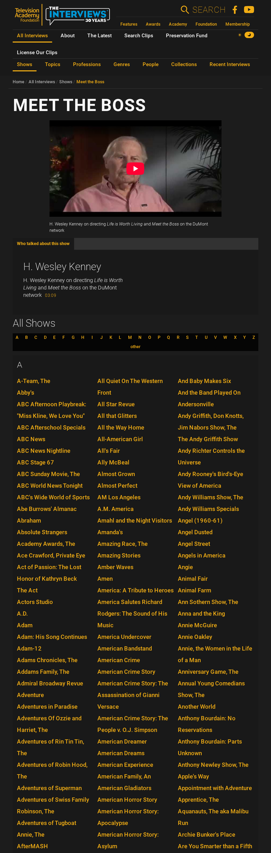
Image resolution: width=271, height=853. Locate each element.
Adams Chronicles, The (47, 660)
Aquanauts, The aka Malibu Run (213, 817)
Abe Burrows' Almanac (47, 509)
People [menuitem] (151, 64)
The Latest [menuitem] (99, 36)
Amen (105, 578)
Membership (237, 24)
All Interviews (42, 81)
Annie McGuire (197, 625)
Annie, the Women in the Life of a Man (215, 654)
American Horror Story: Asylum (128, 840)
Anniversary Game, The (208, 671)
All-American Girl (120, 439)
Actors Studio (35, 602)
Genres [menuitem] (122, 64)
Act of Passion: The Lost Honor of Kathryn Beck (49, 573)
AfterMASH (32, 846)
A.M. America (115, 509)
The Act (27, 590)
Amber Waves (115, 567)
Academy (178, 24)
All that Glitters (117, 416)
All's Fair (108, 451)
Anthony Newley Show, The (213, 765)
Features (128, 24)
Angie (185, 567)
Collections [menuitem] (184, 64)
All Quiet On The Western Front (130, 387)
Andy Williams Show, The (210, 497)
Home (18, 81)
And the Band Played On (209, 392)
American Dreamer (122, 741)
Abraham (29, 520)
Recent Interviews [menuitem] (230, 64)
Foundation (206, 24)
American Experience (125, 765)
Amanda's (110, 532)
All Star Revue (116, 404)
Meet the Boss (90, 81)
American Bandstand (124, 648)
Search (208, 9)
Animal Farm (194, 590)
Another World (196, 706)
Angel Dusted (195, 532)
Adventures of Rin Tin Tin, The (50, 747)
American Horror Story (127, 799)
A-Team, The (33, 381)
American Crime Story (126, 671)
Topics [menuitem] (52, 64)
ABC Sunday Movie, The (48, 474)
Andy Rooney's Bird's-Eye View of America (210, 480)
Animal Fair (193, 578)
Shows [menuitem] (24, 64)
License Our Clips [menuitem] (37, 53)
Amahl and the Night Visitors (134, 520)
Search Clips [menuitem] (138, 36)
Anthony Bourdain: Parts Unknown (210, 747)
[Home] (64, 17)
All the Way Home (120, 427)
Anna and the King (201, 613)
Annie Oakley (195, 637)
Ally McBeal (113, 462)
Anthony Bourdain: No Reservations (207, 724)
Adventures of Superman (49, 788)
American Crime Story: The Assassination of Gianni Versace (132, 695)
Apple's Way (193, 776)
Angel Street (194, 544)
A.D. (22, 613)
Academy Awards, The (46, 544)
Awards (153, 24)
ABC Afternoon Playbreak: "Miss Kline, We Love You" (51, 410)
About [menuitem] (68, 36)
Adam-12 (29, 648)
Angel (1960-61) (200, 520)
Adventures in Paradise (47, 706)
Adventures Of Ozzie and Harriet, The (49, 724)
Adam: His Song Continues (52, 637)
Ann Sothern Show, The (208, 602)
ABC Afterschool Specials (51, 427)
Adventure (30, 695)
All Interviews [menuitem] (32, 36)
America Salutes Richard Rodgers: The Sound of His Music (132, 614)
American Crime (118, 660)
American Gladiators (124, 788)
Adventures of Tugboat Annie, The (46, 829)
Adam (25, 625)
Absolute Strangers (42, 532)
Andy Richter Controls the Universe (211, 457)
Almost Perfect (117, 485)
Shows (65, 81)
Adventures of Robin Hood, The (52, 771)
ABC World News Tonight (50, 485)
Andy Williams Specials (208, 509)
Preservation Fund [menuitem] (186, 36)
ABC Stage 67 (35, 462)
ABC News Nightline (43, 451)
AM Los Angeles (119, 497)
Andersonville (196, 404)
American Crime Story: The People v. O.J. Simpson (132, 724)
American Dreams (120, 753)
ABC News (31, 439)
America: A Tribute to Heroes (135, 590)
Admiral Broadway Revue (50, 683)
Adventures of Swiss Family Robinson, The (53, 805)
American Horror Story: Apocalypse (128, 817)
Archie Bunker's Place (206, 834)
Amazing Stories (119, 555)
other (135, 347)
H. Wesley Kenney (62, 267)
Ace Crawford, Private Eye (51, 555)
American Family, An (124, 776)
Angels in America (201, 555)
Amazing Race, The (122, 544)
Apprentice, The (198, 799)
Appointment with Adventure (215, 788)
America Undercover (124, 637)
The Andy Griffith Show (208, 439)
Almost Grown (116, 474)
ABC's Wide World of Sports (53, 497)
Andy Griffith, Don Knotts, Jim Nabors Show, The (211, 422)
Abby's (25, 392)
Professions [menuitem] (87, 64)
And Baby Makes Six (204, 381)
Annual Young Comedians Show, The (211, 689)
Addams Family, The (43, 671)
